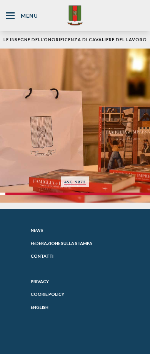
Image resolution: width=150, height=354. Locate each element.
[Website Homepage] (75, 15)
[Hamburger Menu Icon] (10, 15)
